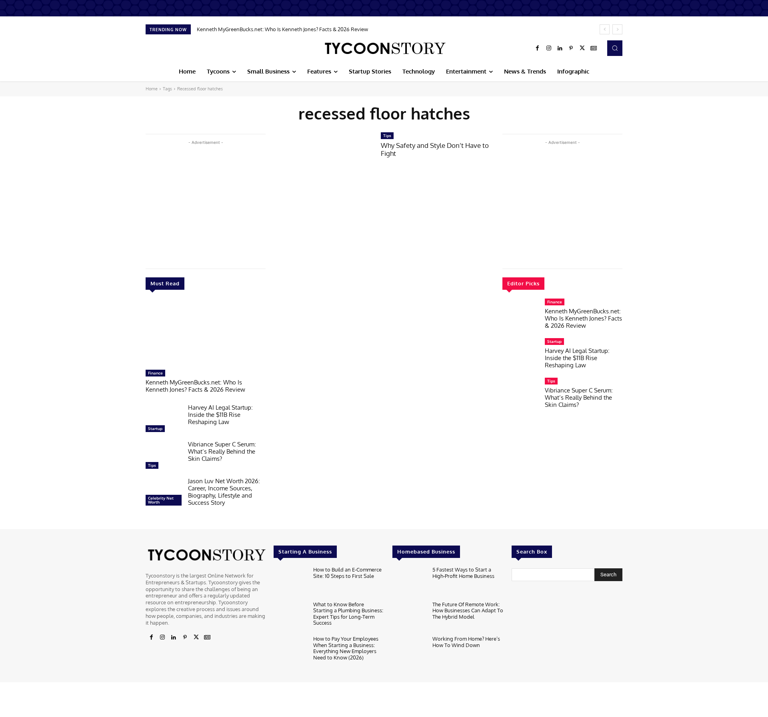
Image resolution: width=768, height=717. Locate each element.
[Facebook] (537, 48)
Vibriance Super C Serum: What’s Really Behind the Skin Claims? (222, 451)
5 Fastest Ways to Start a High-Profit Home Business (463, 572)
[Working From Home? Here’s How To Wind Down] (409, 650)
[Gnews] (593, 48)
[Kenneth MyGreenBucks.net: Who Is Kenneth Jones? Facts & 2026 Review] (206, 333)
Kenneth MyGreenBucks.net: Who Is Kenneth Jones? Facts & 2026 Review (282, 29)
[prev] (605, 29)
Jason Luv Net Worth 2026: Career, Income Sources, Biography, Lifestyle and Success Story (224, 491)
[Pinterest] (571, 48)
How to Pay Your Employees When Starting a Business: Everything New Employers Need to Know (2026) (345, 648)
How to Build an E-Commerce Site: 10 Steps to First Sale (347, 572)
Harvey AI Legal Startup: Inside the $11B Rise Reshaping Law (220, 415)
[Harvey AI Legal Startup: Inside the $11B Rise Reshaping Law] (164, 420)
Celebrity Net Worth (161, 500)
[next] (617, 29)
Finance (155, 373)
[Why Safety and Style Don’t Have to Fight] (323, 163)
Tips (152, 465)
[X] (582, 48)
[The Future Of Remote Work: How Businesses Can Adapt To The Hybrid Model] (409, 616)
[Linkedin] (560, 48)
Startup (155, 428)
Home (152, 89)
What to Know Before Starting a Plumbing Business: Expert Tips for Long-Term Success (348, 613)
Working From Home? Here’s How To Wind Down (466, 641)
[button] (614, 48)
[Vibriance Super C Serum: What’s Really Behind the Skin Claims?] (164, 456)
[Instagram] (548, 48)
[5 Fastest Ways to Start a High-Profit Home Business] (409, 581)
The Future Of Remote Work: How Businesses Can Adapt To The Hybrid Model (467, 610)
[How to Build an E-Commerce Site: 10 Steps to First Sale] (290, 581)
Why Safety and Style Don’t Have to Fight (435, 149)
